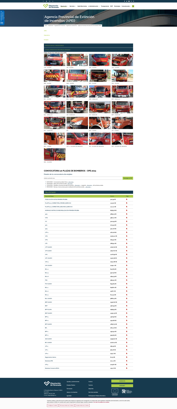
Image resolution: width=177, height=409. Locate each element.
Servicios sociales (93, 392)
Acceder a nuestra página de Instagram (133, 1)
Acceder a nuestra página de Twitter (131, 1)
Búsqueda (43, 1)
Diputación (50, 25)
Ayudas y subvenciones (73, 381)
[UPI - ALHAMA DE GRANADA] (100, 139)
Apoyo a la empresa (72, 392)
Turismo (90, 385)
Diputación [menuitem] (64, 6)
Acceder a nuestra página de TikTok (126, 1)
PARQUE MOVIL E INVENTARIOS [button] (54, 45)
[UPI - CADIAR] (122, 123)
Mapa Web (46, 1)
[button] (133, 6)
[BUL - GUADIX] (77, 91)
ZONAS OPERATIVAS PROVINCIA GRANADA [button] (57, 49)
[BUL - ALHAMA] (54, 154)
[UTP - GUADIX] (54, 60)
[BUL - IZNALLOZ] (54, 107)
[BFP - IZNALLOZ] (122, 91)
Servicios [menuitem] (72, 6)
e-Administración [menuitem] (93, 6)
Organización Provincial (59, 25)
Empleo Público (71, 385)
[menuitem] (44, 1)
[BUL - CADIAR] (54, 139)
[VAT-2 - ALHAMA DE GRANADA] (77, 139)
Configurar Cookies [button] (52, 405)
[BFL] (77, 123)
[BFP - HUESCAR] (122, 107)
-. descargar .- (77, 185)
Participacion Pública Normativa (96, 395)
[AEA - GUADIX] (122, 76)
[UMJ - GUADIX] (122, 60)
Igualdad (69, 395)
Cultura (90, 381)
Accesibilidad (53, 1)
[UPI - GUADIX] (77, 60)
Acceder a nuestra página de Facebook (124, 1)
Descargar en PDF (128, 178)
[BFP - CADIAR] (100, 123)
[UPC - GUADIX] (100, 60)
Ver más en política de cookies (101, 402)
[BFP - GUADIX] (100, 76)
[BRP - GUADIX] (54, 76)
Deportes (90, 388)
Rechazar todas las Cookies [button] (67, 405)
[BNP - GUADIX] (77, 76)
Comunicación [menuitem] (126, 6)
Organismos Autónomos (71, 25)
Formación (69, 388)
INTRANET (122, 385)
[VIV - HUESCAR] (100, 107)
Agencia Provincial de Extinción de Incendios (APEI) (89, 25)
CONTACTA (122, 381)
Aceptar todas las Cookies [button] (82, 405)
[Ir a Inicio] (52, 6)
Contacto (49, 1)
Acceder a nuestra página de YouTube (129, 1)
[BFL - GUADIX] (54, 91)
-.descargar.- (71, 182)
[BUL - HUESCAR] (54, 123)
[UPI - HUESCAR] (77, 107)
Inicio (46, 25)
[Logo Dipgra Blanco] (55, 383)
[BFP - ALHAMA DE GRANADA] (122, 139)
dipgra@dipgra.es (52, 395)
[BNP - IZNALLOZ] (100, 91)
